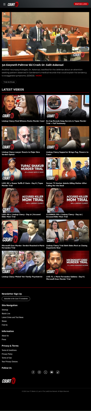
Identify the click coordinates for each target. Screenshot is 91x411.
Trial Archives (9, 82)
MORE (39, 76)
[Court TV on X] (45, 372)
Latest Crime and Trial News (12, 317)
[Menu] (4, 4)
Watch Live (81, 4)
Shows (4, 321)
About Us (5, 336)
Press (4, 339)
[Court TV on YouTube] (51, 372)
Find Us (4, 325)
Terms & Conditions (9, 350)
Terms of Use (7, 358)
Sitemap (5, 310)
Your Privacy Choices (10, 361)
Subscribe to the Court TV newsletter (16, 299)
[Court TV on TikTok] (57, 372)
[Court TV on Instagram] (39, 372)
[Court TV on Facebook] (33, 372)
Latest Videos (13, 89)
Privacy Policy (7, 354)
